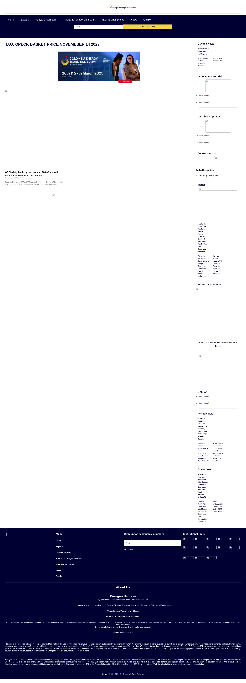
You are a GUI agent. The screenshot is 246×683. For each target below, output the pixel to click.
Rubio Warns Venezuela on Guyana (203, 51)
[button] (234, 20)
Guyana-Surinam (46, 19)
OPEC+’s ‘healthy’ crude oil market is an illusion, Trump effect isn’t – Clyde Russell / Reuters (203, 429)
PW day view (205, 413)
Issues (202, 184)
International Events (113, 19)
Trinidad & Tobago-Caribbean (78, 19)
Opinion (147, 19)
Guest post (204, 469)
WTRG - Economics (209, 284)
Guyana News (206, 43)
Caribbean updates (209, 116)
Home (11, 19)
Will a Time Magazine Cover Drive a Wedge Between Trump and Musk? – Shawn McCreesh (203, 266)
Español (25, 19)
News (134, 19)
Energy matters (207, 153)
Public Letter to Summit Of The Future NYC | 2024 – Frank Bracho (218, 506)
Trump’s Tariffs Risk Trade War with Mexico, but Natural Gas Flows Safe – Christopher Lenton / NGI (203, 511)
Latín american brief (210, 76)
